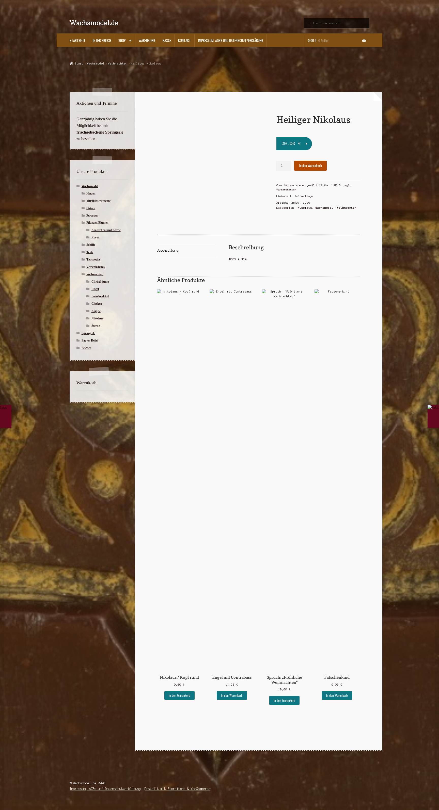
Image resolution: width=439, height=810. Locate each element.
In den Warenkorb (310, 165)
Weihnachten (118, 63)
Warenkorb (147, 40)
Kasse (167, 40)
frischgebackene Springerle (99, 132)
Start (79, 63)
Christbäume (100, 281)
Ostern (90, 208)
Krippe (96, 311)
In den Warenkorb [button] (179, 695)
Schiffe (90, 245)
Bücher (86, 348)
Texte (89, 252)
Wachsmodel (96, 63)
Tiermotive (93, 259)
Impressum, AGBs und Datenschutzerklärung (230, 40)
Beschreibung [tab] (167, 250)
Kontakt (184, 40)
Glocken (96, 303)
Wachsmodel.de (94, 22)
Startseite (77, 40)
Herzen (91, 193)
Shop (122, 40)
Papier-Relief (90, 340)
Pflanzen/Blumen (97, 222)
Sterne (95, 326)
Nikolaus (305, 207)
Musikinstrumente (98, 201)
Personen (92, 215)
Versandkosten (286, 189)
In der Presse (102, 40)
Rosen (95, 237)
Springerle (88, 333)
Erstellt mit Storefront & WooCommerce (177, 788)
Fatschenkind (100, 296)
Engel (95, 289)
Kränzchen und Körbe (106, 230)
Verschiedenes (95, 267)
